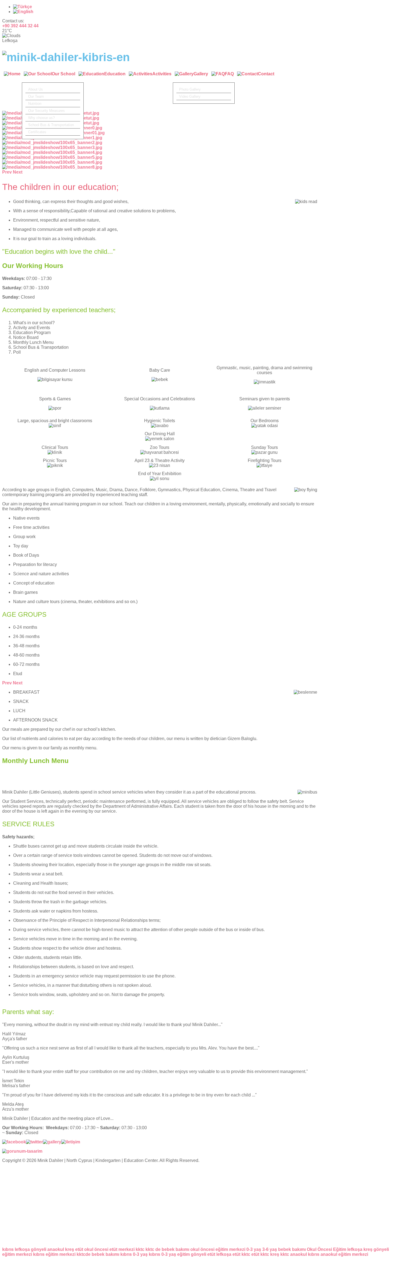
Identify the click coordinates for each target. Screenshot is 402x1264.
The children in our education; (60, 187)
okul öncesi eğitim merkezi (217, 1249)
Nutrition (34, 104)
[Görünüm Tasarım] (22, 1151)
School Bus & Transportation (51, 125)
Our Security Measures (46, 111)
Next (17, 683)
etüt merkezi (122, 1249)
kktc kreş (269, 1254)
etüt (79, 1249)
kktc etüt (250, 1254)
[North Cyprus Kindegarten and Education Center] (66, 57)
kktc (140, 1249)
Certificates (37, 132)
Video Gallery (189, 96)
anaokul (55, 1249)
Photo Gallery (190, 89)
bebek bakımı (292, 1249)
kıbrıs (8, 1249)
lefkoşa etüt (228, 1254)
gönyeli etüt (203, 1254)
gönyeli (38, 1249)
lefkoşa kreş (359, 1249)
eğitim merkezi (353, 1254)
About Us (35, 89)
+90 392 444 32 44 (20, 25)
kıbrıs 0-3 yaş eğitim (169, 1254)
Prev (7, 683)
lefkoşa (22, 1249)
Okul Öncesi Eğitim (326, 1249)
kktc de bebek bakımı (167, 1249)
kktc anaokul (293, 1254)
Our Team (36, 96)
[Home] (12, 76)
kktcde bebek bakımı (98, 1254)
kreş (69, 1249)
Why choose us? (41, 118)
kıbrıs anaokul (322, 1254)
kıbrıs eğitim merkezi (54, 1254)
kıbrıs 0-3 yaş (134, 1254)
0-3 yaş (253, 1249)
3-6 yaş (269, 1249)
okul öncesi (96, 1249)
